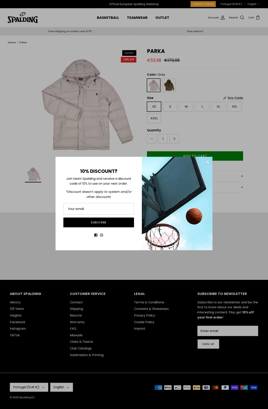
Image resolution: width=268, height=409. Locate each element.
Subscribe (99, 222)
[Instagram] (101, 235)
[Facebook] (95, 235)
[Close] (207, 161)
